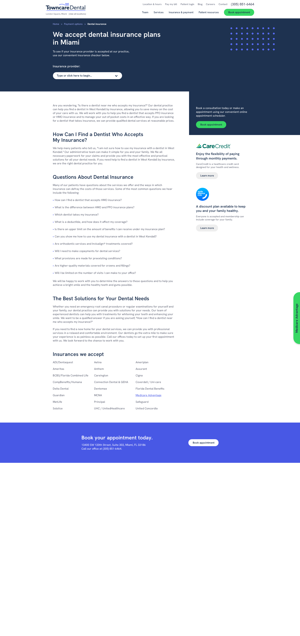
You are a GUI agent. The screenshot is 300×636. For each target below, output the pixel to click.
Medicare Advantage (148, 395)
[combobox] (87, 75)
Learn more (207, 175)
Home (56, 24)
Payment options (73, 24)
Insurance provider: (66, 66)
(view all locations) (77, 13)
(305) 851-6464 (112, 448)
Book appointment (211, 124)
